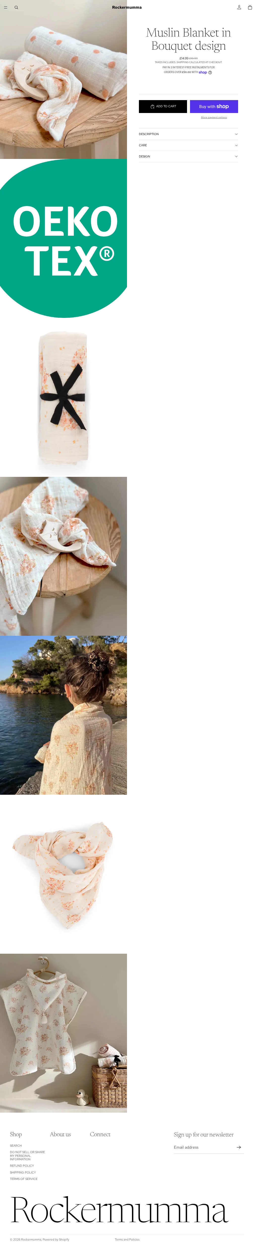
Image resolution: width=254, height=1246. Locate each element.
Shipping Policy (23, 1172)
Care (143, 145)
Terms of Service (23, 1179)
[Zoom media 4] (63, 556)
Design (144, 156)
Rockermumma (31, 1240)
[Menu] (5, 7)
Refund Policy (22, 1166)
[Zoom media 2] (63, 238)
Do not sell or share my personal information (27, 1155)
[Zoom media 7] (63, 1033)
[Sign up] (239, 1147)
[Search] (16, 7)
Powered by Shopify (56, 1240)
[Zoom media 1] (63, 79)
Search (16, 1145)
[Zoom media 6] (63, 874)
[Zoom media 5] (63, 715)
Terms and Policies (127, 1240)
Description (149, 134)
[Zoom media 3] (63, 397)
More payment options (214, 117)
